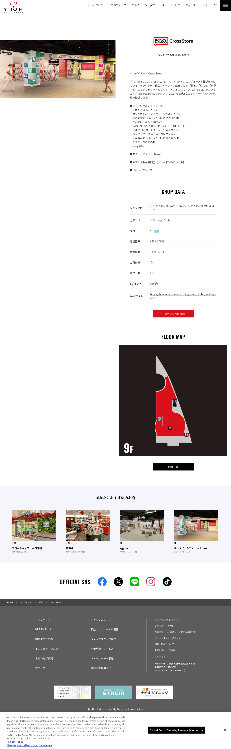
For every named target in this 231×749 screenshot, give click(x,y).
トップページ (42, 620)
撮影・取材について (164, 644)
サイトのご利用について (166, 619)
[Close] (225, 730)
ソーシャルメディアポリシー (169, 637)
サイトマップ (161, 656)
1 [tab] (46, 113)
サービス (175, 5)
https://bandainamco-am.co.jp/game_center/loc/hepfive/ (183, 296)
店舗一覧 (173, 467)
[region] (115, 730)
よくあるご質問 (44, 658)
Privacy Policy (15, 742)
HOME (10, 602)
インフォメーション (46, 648)
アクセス (190, 5)
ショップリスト (97, 5)
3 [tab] (68, 113)
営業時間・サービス (102, 648)
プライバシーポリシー (165, 625)
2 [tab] (57, 113)
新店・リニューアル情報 (104, 629)
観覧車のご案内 (44, 639)
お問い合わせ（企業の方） (168, 650)
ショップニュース (155, 5)
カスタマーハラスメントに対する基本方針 (175, 631)
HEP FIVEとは (43, 629)
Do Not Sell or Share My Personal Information (177, 730)
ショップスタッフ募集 (103, 639)
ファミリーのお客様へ (103, 658)
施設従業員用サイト (102, 668)
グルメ (135, 5)
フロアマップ (118, 5)
